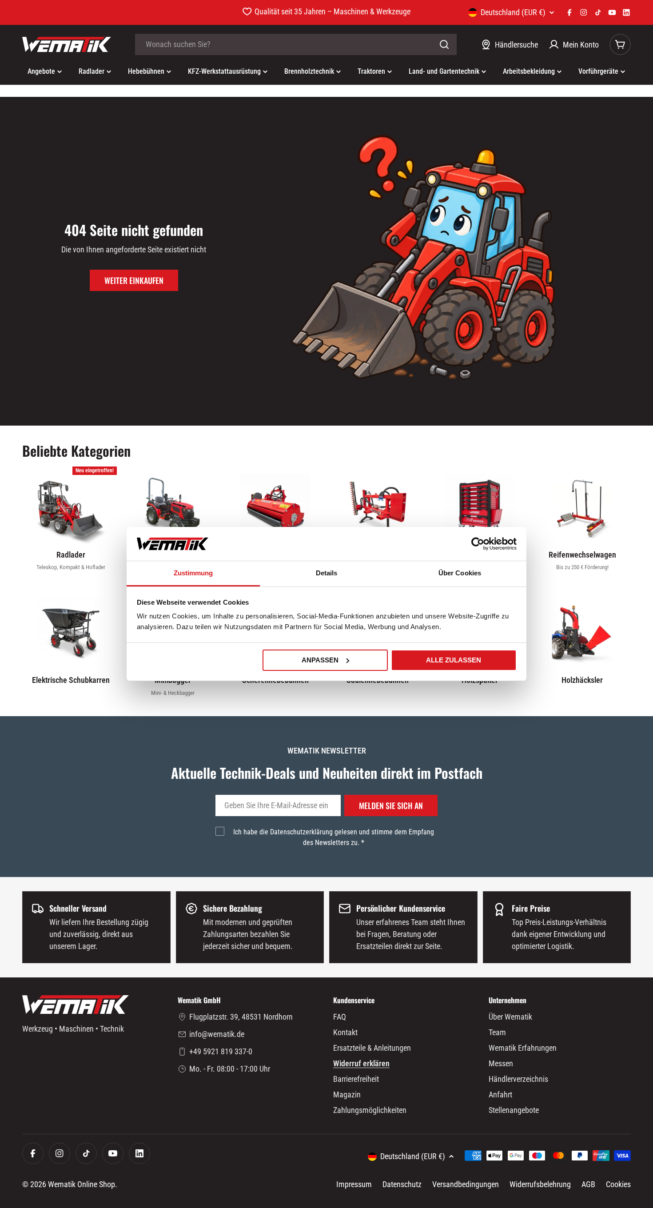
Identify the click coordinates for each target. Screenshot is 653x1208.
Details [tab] (327, 573)
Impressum (354, 1184)
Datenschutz (402, 1184)
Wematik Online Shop (81, 1184)
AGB (588, 1184)
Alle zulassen (453, 660)
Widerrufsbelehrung (540, 1184)
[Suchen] (444, 44)
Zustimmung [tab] (193, 573)
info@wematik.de (216, 1034)
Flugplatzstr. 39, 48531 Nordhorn (241, 1016)
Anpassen (320, 660)
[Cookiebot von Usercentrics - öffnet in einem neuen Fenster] (478, 543)
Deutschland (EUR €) (513, 12)
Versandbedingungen (465, 1184)
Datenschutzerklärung (301, 832)
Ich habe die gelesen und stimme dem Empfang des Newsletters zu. (333, 837)
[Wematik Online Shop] (66, 44)
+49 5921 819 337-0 (220, 1051)
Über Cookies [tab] (459, 573)
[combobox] (296, 44)
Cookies (618, 1184)
